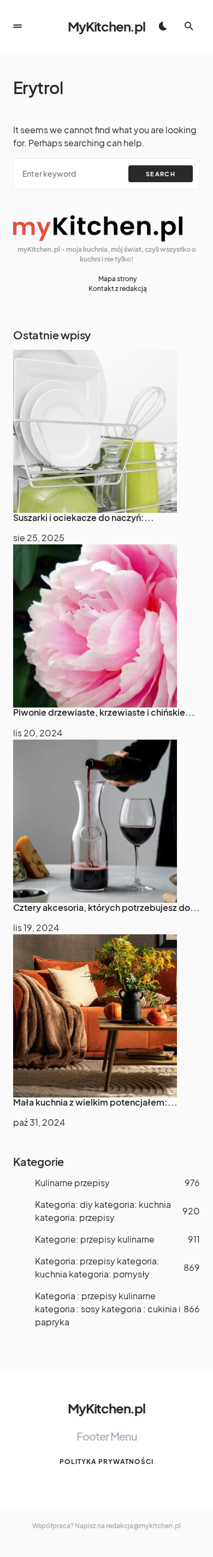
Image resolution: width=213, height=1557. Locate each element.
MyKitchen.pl (106, 26)
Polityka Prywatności (106, 1461)
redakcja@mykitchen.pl (143, 1526)
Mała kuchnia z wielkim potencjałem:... (95, 1102)
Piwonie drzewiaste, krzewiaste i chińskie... (104, 712)
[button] (17, 26)
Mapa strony (117, 279)
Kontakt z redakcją (117, 288)
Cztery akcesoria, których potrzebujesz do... (106, 907)
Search (160, 173)
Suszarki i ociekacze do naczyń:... (83, 517)
